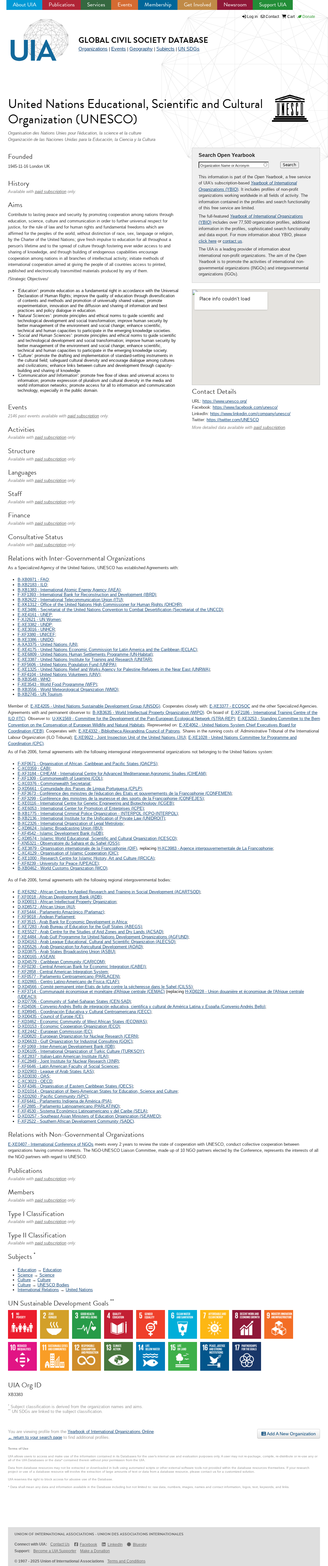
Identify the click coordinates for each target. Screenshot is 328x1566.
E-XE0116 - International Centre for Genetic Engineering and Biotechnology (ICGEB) (96, 803)
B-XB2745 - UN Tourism (40, 694)
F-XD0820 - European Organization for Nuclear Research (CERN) (78, 1036)
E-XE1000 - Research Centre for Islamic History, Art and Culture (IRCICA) (86, 858)
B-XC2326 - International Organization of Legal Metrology (70, 823)
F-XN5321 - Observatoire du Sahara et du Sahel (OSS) (68, 843)
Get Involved (197, 5)
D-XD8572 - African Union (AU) (46, 906)
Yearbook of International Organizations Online (111, 1431)
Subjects (165, 48)
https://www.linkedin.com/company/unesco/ (250, 413)
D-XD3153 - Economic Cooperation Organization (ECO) (69, 1026)
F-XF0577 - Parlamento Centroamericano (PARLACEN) (68, 976)
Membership (157, 5)
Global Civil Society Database (143, 40)
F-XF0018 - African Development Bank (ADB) (60, 897)
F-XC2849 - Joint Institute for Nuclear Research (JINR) (68, 1061)
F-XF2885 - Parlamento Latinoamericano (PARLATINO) (68, 1106)
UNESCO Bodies (53, 1285)
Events (125, 5)
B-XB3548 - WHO (34, 679)
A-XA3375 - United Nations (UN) (47, 644)
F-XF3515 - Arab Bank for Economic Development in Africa (72, 921)
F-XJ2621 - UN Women (39, 619)
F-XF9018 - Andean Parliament (46, 916)
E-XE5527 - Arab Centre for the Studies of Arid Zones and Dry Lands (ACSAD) (90, 931)
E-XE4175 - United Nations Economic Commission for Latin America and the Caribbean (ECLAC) (107, 649)
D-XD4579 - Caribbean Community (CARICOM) (61, 961)
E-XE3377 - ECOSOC (229, 706)
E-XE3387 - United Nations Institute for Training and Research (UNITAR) (85, 659)
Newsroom (235, 5)
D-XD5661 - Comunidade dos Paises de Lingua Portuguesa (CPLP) (80, 788)
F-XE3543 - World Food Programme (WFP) (57, 684)
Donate (308, 16)
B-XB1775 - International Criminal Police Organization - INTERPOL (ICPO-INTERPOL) (98, 813)
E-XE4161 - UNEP (35, 614)
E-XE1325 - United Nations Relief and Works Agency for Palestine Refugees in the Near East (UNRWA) (114, 669)
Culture (24, 1279)
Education (27, 1270)
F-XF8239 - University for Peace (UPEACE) (58, 863)
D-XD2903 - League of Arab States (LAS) (56, 1071)
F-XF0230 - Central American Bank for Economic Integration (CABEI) (82, 966)
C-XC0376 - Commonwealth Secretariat (54, 783)
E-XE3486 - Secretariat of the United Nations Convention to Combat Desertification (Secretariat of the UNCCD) (120, 609)
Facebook (88, 1544)
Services (96, 5)
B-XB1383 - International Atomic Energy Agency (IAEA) (69, 589)
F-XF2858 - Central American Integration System (63, 971)
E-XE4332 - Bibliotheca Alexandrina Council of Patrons (129, 731)
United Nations (79, 1289)
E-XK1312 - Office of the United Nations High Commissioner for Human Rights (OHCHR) (100, 604)
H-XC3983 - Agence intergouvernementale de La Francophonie (215, 848)
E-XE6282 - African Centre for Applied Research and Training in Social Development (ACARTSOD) (109, 891)
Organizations (93, 48)
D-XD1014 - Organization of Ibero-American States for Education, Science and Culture (97, 1091)
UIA (32, 36)
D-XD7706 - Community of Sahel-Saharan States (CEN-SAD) (74, 1001)
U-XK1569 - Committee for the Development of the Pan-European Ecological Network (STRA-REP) (143, 718)
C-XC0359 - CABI (34, 768)
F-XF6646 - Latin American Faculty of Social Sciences (68, 1066)
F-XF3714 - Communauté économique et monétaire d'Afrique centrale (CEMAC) (91, 991)
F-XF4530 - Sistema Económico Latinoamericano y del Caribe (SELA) (82, 1111)
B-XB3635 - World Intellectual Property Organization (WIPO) (148, 712)
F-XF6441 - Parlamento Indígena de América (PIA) (64, 1101)
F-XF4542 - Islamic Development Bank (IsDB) (60, 833)
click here (208, 241)
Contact (272, 16)
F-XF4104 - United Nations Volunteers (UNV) (59, 674)
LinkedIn (115, 1544)
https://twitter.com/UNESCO (233, 419)
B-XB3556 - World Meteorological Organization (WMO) (68, 689)
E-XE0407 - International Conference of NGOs (51, 1144)
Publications (62, 5)
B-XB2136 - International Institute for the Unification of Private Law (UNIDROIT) (91, 818)
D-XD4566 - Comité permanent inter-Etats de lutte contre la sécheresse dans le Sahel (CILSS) (105, 986)
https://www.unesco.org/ (224, 401)
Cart (290, 16)
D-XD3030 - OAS (33, 1076)
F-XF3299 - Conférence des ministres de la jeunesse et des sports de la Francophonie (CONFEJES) (111, 798)
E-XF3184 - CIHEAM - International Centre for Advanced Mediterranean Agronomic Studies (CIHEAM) (112, 773)
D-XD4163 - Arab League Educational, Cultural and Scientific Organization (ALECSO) (96, 941)
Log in (252, 16)
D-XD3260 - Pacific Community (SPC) (53, 1096)
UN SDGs (189, 48)
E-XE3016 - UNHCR (36, 629)
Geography (141, 48)
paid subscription (269, 427)
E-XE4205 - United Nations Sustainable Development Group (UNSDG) (95, 706)
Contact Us (60, 1544)
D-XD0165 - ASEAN (36, 956)
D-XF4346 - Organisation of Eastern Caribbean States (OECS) (75, 1086)
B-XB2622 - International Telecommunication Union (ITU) (70, 599)
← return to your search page (35, 1437)
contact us (232, 241)
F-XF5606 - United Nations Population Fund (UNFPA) (67, 664)
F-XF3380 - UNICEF (36, 634)
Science (25, 1275)
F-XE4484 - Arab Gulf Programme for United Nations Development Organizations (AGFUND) (103, 936)
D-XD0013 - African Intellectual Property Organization (67, 901)
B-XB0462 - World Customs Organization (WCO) (62, 868)
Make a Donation (95, 1551)
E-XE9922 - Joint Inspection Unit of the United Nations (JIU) (130, 737)
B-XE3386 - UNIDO (35, 639)
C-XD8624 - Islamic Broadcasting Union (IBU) (60, 828)
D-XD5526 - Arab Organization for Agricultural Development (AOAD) (80, 946)
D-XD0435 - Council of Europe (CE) (50, 1016)
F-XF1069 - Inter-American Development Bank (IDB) (66, 1046)
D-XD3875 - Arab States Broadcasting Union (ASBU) (66, 951)
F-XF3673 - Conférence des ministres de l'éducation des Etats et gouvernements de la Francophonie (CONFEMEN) (125, 793)
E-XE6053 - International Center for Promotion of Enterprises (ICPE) (81, 808)
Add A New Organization (291, 1433)
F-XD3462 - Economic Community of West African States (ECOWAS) (82, 1021)
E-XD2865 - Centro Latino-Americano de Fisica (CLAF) (68, 981)
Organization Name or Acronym (224, 165)
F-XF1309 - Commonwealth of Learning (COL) (60, 778)
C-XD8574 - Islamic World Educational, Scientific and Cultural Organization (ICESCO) (97, 838)
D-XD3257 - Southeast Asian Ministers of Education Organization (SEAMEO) (89, 1116)
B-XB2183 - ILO (32, 584)
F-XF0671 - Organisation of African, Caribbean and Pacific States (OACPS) (87, 763)
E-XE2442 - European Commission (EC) (55, 1031)
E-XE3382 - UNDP (35, 624)
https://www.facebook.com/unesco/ (245, 407)
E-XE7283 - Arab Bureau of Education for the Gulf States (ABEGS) (80, 926)
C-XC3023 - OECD (35, 1081)
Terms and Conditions (126, 1561)
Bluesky (140, 1544)
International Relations (38, 1289)
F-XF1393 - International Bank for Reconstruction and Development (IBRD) (87, 594)
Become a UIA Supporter (54, 1551)
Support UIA (272, 5)
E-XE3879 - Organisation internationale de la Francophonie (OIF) (77, 848)
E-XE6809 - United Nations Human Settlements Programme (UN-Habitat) (85, 654)
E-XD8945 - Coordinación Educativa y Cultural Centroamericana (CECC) (84, 1011)
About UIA (24, 5)
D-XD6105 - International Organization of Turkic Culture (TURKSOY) (81, 1051)
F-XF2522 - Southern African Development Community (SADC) (76, 1121)
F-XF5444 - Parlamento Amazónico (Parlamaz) (61, 912)
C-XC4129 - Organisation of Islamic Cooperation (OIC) (68, 853)
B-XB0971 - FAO (33, 579)
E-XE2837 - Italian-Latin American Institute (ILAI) (63, 1056)
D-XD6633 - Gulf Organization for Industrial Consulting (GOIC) (75, 1041)
